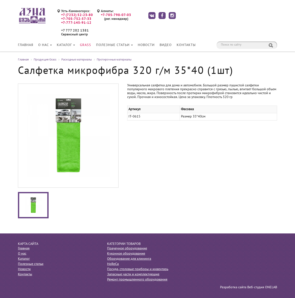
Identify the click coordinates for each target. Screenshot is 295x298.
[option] (68, 135)
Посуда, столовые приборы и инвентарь (137, 269)
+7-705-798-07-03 (116, 15)
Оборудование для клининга (129, 258)
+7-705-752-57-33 (76, 19)
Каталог (65, 45)
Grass (85, 45)
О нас (44, 45)
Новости (146, 45)
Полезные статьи (113, 45)
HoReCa (113, 264)
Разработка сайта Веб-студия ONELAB (248, 287)
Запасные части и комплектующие (133, 274)
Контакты (186, 45)
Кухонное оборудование (126, 253)
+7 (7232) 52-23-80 (77, 15)
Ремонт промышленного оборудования (137, 279)
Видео (166, 45)
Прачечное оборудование (127, 248)
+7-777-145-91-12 (76, 22)
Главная (25, 45)
